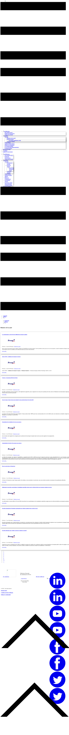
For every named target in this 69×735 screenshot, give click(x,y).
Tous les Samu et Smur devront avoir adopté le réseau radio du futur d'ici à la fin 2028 (17, 399)
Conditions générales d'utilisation (7, 592)
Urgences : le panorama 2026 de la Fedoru (10, 377)
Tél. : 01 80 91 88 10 (52, 578)
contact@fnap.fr (23, 578)
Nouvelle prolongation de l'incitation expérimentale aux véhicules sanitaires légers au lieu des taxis (20, 508)
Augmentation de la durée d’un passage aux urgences (12, 443)
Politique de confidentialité (6, 594)
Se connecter (6, 576)
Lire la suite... (4, 351)
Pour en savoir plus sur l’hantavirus (8, 466)
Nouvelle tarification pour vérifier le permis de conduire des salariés (14, 530)
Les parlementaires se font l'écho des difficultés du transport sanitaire (14, 334)
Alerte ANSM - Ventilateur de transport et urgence (11, 356)
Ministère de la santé (17, 346)
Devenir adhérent (40, 576)
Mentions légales (4, 590)
